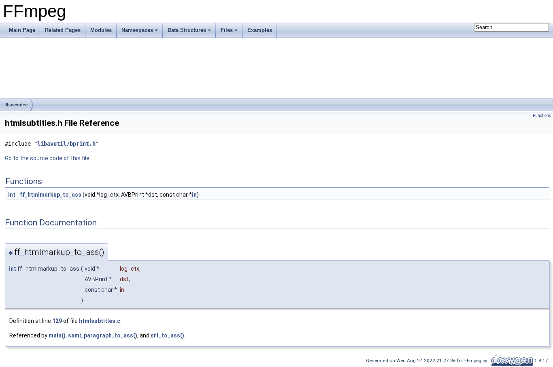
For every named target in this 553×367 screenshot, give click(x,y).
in (194, 194)
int (11, 194)
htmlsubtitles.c (99, 321)
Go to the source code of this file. (48, 158)
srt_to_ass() (167, 335)
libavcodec (16, 104)
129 (57, 321)
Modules (101, 30)
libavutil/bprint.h (66, 143)
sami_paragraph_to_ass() (102, 335)
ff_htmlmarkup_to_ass (50, 194)
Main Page (22, 30)
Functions (542, 115)
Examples (259, 30)
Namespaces (137, 30)
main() (57, 335)
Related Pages (63, 30)
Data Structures (187, 30)
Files (227, 30)
